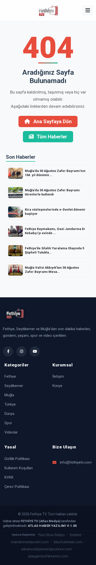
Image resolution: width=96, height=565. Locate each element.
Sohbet (75, 535)
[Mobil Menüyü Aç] (87, 10)
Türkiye (10, 404)
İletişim (58, 376)
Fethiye (10, 376)
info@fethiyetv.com (76, 462)
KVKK (9, 477)
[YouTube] (35, 351)
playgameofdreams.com (48, 556)
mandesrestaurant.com (30, 542)
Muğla (9, 395)
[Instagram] (21, 351)
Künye (57, 386)
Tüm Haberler (51, 137)
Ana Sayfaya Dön (52, 121)
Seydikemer (13, 386)
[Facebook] (8, 351)
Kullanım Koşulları (18, 468)
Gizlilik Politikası (17, 459)
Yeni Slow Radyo (51, 535)
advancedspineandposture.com (46, 549)
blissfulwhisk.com (68, 542)
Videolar (11, 432)
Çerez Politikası (16, 486)
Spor (8, 423)
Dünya (9, 413)
